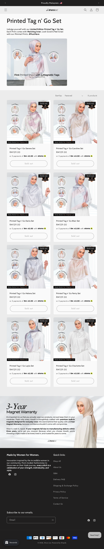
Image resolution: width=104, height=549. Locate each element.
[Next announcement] (99, 3)
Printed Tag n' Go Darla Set (22, 221)
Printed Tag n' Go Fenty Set (68, 293)
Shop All (57, 461)
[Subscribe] (52, 520)
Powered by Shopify (59, 543)
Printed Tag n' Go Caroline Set (69, 148)
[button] (6, 10)
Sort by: (58, 95)
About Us (57, 467)
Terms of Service (60, 497)
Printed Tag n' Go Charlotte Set (70, 366)
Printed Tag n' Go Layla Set (22, 366)
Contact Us (58, 503)
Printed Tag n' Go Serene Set (22, 148)
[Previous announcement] (5, 3)
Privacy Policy (59, 491)
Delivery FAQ (59, 479)
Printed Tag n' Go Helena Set (22, 293)
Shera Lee (47, 543)
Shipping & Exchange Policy (65, 485)
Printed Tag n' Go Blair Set (68, 221)
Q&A (55, 473)
